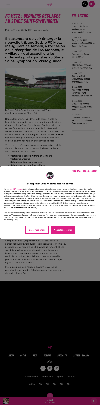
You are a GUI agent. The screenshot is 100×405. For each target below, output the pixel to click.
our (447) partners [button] (16, 189)
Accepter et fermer (63, 229)
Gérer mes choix (37, 229)
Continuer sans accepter (84, 170)
